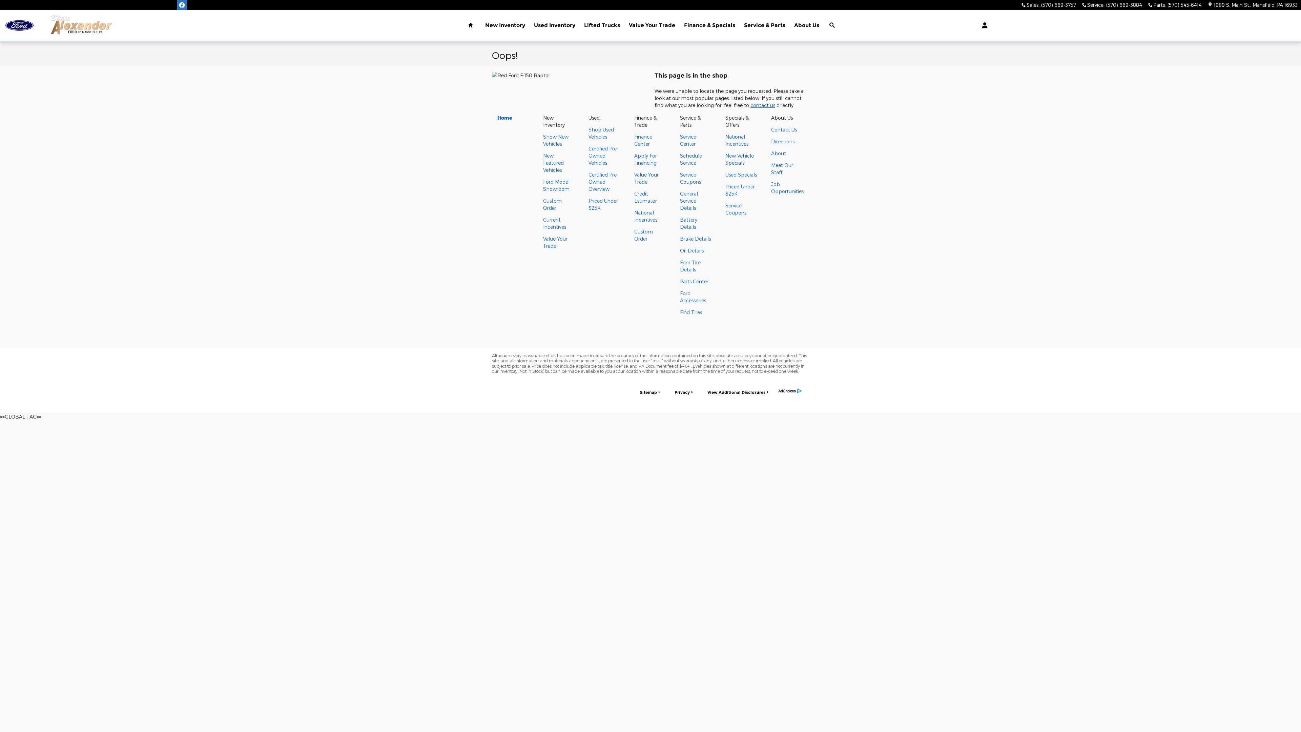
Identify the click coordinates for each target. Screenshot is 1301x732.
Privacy (682, 392)
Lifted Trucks (602, 25)
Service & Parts (764, 25)
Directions (782, 141)
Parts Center (694, 281)
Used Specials (741, 175)
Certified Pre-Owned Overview (603, 182)
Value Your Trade (652, 25)
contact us (762, 105)
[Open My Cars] (983, 25)
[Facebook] (182, 5)
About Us (806, 25)
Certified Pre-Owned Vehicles (603, 156)
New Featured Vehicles (553, 163)
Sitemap (648, 392)
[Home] (19, 26)
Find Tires (691, 312)
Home (504, 118)
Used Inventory (554, 25)
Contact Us (784, 130)
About (778, 153)
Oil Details (692, 250)
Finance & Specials (709, 25)
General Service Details (689, 201)
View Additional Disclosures (736, 392)
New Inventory (505, 25)
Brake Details (695, 239)
